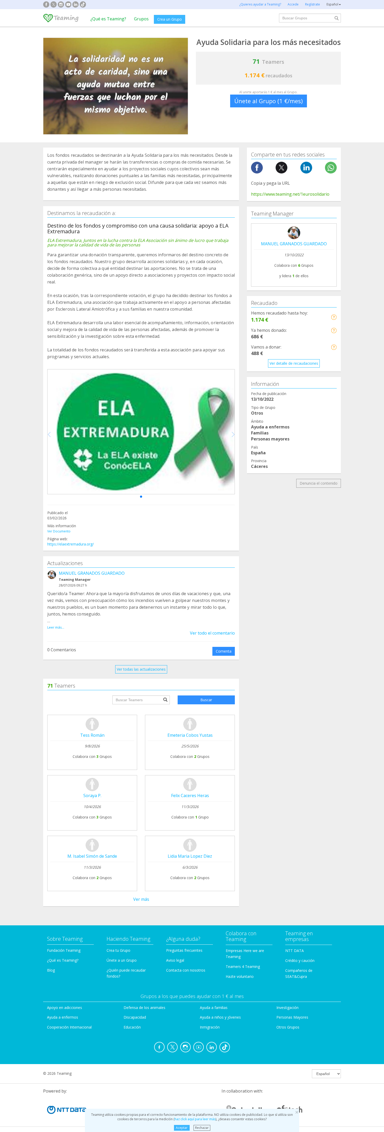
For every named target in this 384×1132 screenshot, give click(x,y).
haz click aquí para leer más (195, 1119)
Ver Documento (59, 531)
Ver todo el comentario (212, 633)
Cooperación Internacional (69, 1027)
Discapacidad (135, 1017)
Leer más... (55, 627)
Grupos (141, 19)
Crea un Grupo (169, 19)
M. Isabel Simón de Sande (92, 856)
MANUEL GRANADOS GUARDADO (92, 573)
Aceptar (182, 1127)
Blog (51, 970)
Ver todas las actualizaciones (141, 669)
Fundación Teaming (63, 950)
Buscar (206, 699)
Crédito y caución (300, 960)
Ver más (141, 899)
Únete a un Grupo (122, 960)
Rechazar (202, 1127)
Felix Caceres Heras (190, 795)
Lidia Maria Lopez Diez (190, 856)
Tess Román (92, 735)
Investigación (287, 1007)
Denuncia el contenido (319, 483)
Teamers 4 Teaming (243, 966)
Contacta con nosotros (185, 970)
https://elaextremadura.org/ (70, 544)
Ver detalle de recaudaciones (294, 363)
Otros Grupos (287, 1027)
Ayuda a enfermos (62, 1017)
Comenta (223, 651)
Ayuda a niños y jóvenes (220, 1017)
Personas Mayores (292, 1017)
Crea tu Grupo (118, 950)
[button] (141, 497)
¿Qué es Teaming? (108, 19)
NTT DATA (294, 950)
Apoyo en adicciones (64, 1007)
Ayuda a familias (214, 1007)
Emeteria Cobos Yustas (190, 735)
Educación (132, 1027)
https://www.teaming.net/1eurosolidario (290, 194)
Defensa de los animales (144, 1007)
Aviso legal (175, 960)
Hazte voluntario (240, 976)
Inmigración (210, 1027)
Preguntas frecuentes (184, 950)
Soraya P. (92, 795)
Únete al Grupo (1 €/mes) (268, 101)
